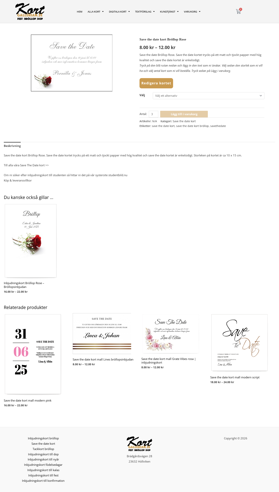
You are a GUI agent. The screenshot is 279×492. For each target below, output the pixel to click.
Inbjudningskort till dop (43, 454)
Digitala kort (117, 11)
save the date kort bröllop (192, 126)
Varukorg (190, 11)
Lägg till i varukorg (184, 114)
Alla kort (94, 11)
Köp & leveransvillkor (18, 180)
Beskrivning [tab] (12, 146)
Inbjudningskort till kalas (43, 470)
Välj (142, 95)
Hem (79, 11)
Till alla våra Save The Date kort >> (26, 165)
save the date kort (163, 126)
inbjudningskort (38, 175)
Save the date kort (184, 121)
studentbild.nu (117, 175)
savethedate (218, 126)
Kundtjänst (167, 11)
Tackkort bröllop (43, 449)
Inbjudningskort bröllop (43, 438)
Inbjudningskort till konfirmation (43, 480)
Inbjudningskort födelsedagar (43, 465)
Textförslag (143, 11)
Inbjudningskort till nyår (43, 459)
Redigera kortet (156, 83)
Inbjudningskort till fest (43, 475)
